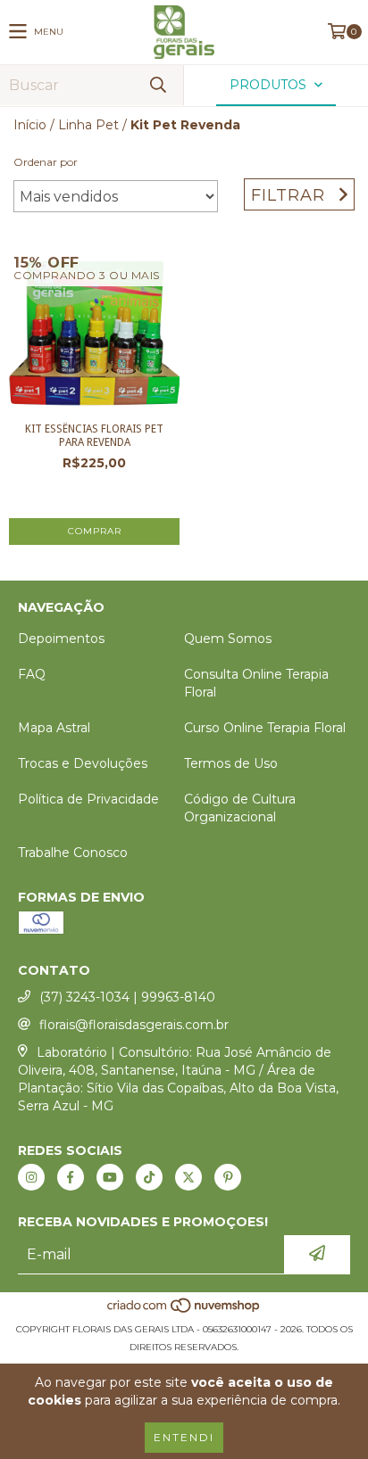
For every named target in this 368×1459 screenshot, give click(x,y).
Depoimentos (61, 639)
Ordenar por (45, 162)
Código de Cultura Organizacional (240, 808)
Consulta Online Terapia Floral (256, 683)
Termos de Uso (231, 763)
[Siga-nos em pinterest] (227, 1177)
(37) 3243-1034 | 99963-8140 (127, 997)
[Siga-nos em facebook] (70, 1177)
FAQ (32, 674)
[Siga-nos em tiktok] (149, 1177)
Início (29, 125)
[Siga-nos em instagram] (31, 1177)
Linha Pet (88, 125)
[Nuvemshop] (184, 1311)
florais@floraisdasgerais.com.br (134, 1025)
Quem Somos (228, 639)
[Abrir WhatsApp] (320, 1413)
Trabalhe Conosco (73, 853)
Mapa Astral (54, 728)
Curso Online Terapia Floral (265, 728)
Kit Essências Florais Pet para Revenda (94, 436)
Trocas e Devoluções (82, 763)
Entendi (184, 1437)
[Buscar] (157, 85)
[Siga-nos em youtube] (109, 1177)
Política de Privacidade (88, 799)
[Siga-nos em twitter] (188, 1177)
